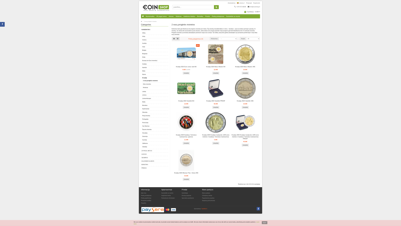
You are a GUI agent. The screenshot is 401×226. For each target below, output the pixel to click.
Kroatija (144, 78)
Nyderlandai (145, 109)
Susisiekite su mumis (233, 16)
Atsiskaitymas (231, 3)
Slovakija (144, 133)
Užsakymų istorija (207, 195)
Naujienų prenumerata (208, 200)
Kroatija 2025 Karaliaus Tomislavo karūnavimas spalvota (186, 136)
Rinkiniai (145, 87)
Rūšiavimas (214, 38)
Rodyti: (243, 38)
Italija (143, 71)
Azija (143, 47)
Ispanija (144, 67)
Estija (143, 57)
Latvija (144, 91)
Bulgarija (144, 53)
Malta (143, 102)
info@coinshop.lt (255, 7)
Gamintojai (185, 193)
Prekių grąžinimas (146, 198)
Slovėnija (145, 136)
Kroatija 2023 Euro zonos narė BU (186, 66)
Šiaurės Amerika (147, 129)
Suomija (144, 140)
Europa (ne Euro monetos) (149, 60)
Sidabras (178, 16)
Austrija (144, 43)
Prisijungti (249, 3)
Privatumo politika (146, 200)
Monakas (144, 105)
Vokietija (144, 147)
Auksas (171, 16)
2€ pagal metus (161, 16)
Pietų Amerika (146, 115)
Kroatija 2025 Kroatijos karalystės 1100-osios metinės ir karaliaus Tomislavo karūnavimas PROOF (245, 136)
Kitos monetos (147, 84)
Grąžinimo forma (166, 195)
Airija (143, 36)
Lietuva (144, 95)
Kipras (144, 74)
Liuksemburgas (146, 98)
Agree (264, 222)
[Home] (141, 21)
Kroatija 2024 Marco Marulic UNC (245, 66)
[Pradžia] (143, 16)
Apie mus (143, 193)
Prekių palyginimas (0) (195, 39)
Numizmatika (150, 16)
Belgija (144, 50)
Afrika (143, 33)
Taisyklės (143, 203)
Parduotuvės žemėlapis (168, 198)
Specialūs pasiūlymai (188, 198)
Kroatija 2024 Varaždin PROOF (215, 101)
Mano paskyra (206, 193)
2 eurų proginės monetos (150, 21)
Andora (144, 40)
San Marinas (145, 126)
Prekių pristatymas (218, 16)
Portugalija (145, 119)
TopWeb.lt (204, 208)
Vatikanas (145, 143)
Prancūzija (145, 122)
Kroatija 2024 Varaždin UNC (245, 101)
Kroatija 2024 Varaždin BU (186, 101)
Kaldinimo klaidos (189, 16)
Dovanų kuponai (186, 195)
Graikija (144, 64)
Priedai (207, 16)
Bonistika (200, 16)
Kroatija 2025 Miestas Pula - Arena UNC (186, 173)
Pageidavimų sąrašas (208, 198)
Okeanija (144, 112)
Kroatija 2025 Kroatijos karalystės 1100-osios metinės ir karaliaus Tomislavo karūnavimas (215, 136)
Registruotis (256, 3)
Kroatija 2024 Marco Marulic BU (215, 66)
